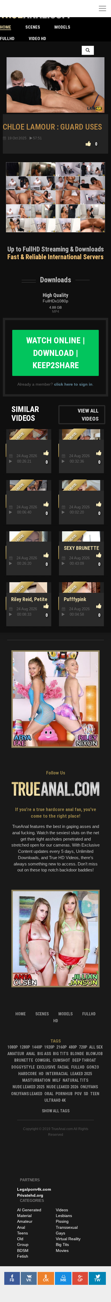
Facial (63, 1067)
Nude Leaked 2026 (62, 1087)
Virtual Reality (68, 1238)
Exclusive (46, 1067)
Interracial (57, 1073)
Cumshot (61, 1060)
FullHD (7, 38)
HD (41, 1073)
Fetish (22, 1256)
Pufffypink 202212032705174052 (85, 602)
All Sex (96, 1047)
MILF (56, 1080)
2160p (61, 1047)
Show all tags (55, 1111)
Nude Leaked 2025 (28, 1087)
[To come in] (25, 8)
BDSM (22, 1250)
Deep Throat (84, 1060)
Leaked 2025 (81, 1073)
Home (5, 27)
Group (22, 1244)
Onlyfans (89, 1087)
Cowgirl (43, 1060)
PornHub (64, 1093)
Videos (62, 1210)
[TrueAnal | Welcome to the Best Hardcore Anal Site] (8, 8)
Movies (62, 1250)
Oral (49, 1093)
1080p (12, 1047)
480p (73, 1047)
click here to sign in (73, 384)
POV (78, 1093)
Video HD (37, 38)
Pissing (62, 1221)
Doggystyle (23, 1067)
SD (86, 1093)
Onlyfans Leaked (26, 1093)
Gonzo (93, 1067)
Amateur (15, 1053)
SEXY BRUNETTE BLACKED (80, 551)
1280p (25, 1047)
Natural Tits (75, 1080)
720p (83, 1047)
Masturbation (36, 1080)
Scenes (32, 27)
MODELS (62, 27)
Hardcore (27, 1073)
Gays (60, 1233)
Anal (30, 1053)
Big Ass (44, 1053)
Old (20, 1238)
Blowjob (94, 1053)
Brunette (23, 1060)
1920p (49, 1047)
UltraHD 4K (55, 1100)
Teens (22, 1233)
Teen (94, 1093)
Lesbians (64, 1215)
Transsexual (67, 1227)
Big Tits (60, 1053)
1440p (37, 1047)
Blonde (77, 1053)
